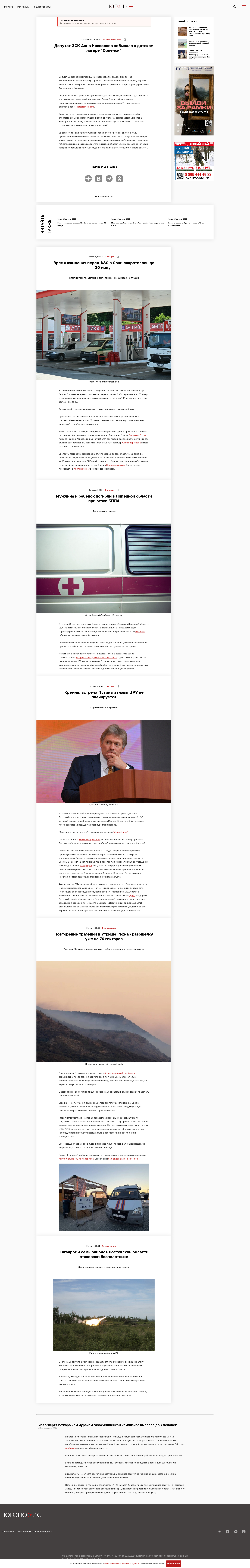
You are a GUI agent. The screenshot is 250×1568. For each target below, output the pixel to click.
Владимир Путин (137, 435)
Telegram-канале (85, 106)
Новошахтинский (115, 465)
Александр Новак (131, 442)
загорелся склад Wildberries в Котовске (96, 657)
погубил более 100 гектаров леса (76, 1158)
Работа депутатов (112, 39)
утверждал (86, 865)
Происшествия (109, 928)
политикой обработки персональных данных (121, 1564)
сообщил (140, 631)
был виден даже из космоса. (123, 1158)
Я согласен (173, 1563)
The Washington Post (89, 839)
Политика (109, 686)
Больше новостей (104, 196)
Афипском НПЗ (82, 469)
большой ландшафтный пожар (120, 1073)
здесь (132, 895)
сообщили (70, 1448)
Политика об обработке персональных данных (163, 1555)
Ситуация (109, 257)
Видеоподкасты (42, 6)
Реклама (8, 6)
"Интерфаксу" (120, 832)
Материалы (23, 6)
